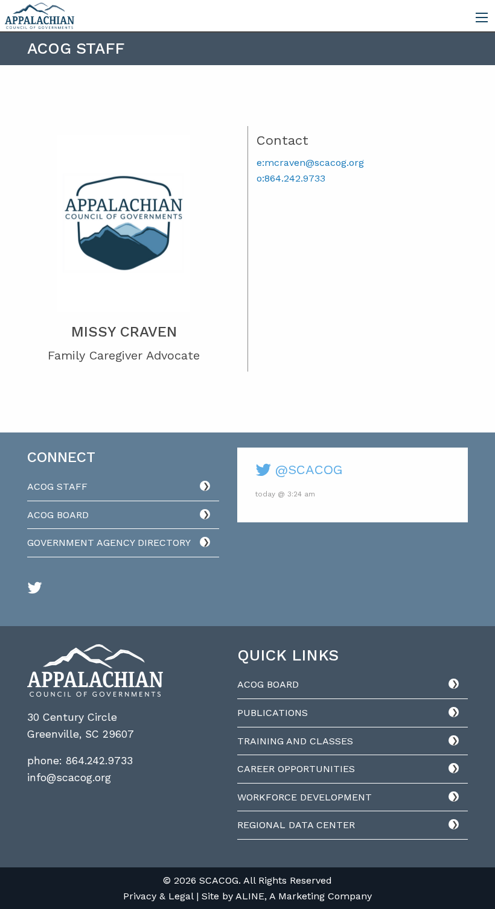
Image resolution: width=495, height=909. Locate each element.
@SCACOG (306, 469)
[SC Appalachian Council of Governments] (39, 15)
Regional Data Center (296, 825)
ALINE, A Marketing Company (303, 896)
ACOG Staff (57, 486)
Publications (272, 712)
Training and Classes (295, 741)
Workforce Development (304, 797)
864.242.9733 (99, 761)
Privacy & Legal (158, 896)
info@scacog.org (69, 777)
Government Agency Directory (109, 542)
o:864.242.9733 (291, 178)
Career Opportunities (296, 768)
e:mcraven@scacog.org (310, 162)
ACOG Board (58, 515)
